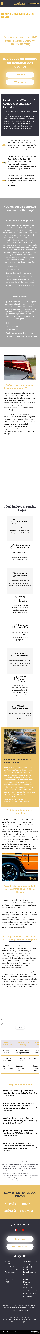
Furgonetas (10, 1272)
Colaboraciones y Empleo (11, 1319)
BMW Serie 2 (16, 9)
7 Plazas (26, 1264)
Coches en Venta (30, 1291)
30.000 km (27, 1285)
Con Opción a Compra (28, 1268)
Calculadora (28, 1296)
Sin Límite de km (30, 1261)
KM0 (7, 1282)
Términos (27, 1322)
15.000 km (9, 1279)
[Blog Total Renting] (24, 1256)
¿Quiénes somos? (9, 1263)
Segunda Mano (11, 1285)
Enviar (20, 1027)
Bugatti (26, 1279)
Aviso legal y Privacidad (29, 1319)
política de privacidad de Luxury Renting (14, 1022)
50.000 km (27, 1288)
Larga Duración (29, 1272)
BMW (8, 9)
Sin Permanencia (12, 1269)
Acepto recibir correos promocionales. (15, 1024)
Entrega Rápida (29, 1293)
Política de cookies (16, 1322)
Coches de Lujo (29, 1275)
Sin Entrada (10, 1266)
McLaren (26, 1282)
